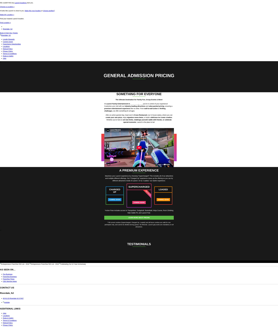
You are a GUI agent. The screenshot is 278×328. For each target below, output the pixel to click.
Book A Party (5, 33)
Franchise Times (8, 279)
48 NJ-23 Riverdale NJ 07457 (13, 298)
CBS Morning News (10, 281)
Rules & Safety (8, 56)
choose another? (49, 11)
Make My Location (6, 15)
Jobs (4, 58)
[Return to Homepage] (5, 35)
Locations (6, 46)
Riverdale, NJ (7, 29)
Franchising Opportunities (12, 44)
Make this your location (33, 11)
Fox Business (7, 274)
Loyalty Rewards (9, 39)
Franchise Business (10, 277)
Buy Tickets (14, 33)
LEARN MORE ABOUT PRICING (139, 217)
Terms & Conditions (10, 54)
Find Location (5, 23)
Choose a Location (7, 7)
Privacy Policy (8, 51)
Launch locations (21, 3)
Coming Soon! (8, 42)
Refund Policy (8, 49)
